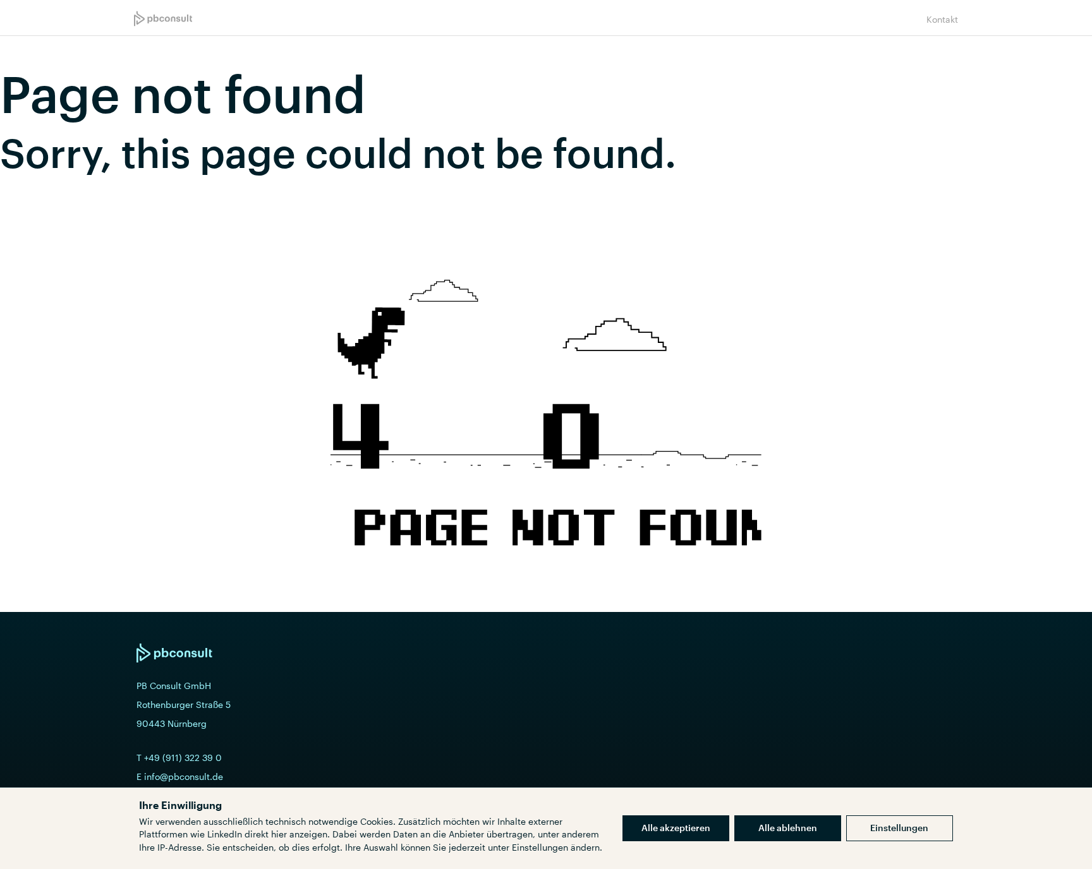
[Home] (163, 18)
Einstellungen (899, 827)
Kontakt (942, 19)
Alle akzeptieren (675, 827)
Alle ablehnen (787, 827)
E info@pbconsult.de (179, 776)
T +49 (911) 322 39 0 (179, 757)
